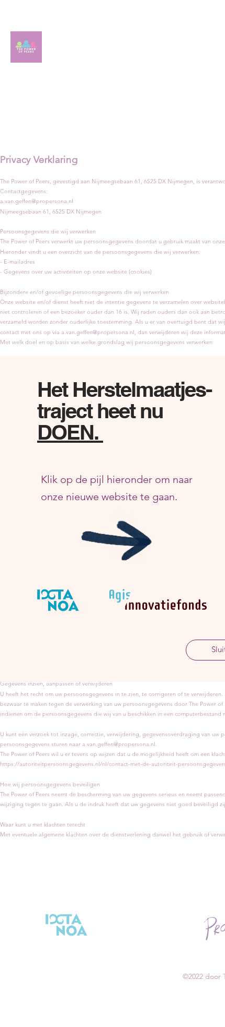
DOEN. (70, 432)
